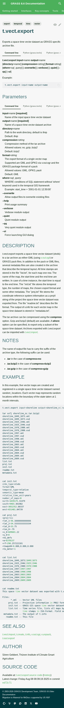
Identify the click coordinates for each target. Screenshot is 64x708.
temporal (18, 24)
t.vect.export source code (29, 675)
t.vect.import (31, 332)
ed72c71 (7, 682)
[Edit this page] (60, 25)
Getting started (10, 11)
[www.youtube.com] (36, 703)
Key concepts (42, 11)
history (47, 675)
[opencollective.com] (4, 703)
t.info (27, 634)
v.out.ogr (45, 257)
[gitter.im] (9, 703)
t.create (20, 634)
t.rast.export (8, 638)
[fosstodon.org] (15, 703)
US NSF (46, 697)
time (28, 24)
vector (37, 24)
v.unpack (46, 634)
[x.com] (31, 703)
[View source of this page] (55, 25)
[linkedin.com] (25, 703)
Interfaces (26, 11)
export (7, 24)
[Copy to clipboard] (58, 85)
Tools (55, 11)
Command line (11, 53)
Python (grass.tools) (32, 53)
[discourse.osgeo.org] (20, 703)
